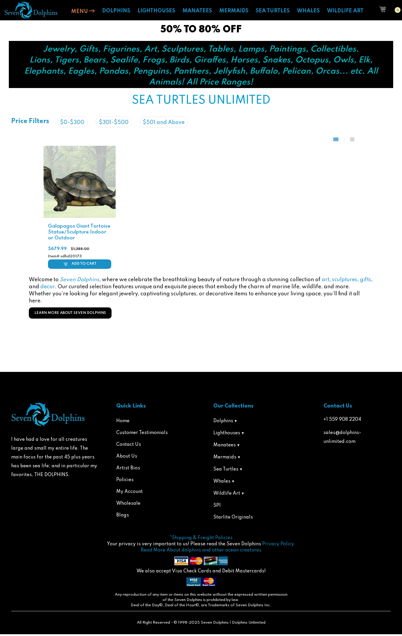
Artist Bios (128, 468)
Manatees (224, 445)
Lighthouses (226, 433)
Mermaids (224, 457)
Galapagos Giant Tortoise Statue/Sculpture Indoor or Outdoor (79, 232)
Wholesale (128, 503)
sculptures (344, 279)
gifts (365, 279)
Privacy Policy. (278, 544)
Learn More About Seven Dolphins (70, 313)
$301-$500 (114, 122)
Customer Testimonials (142, 432)
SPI (217, 505)
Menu (80, 11)
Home (122, 421)
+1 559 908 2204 (342, 419)
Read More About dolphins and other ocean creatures (201, 550)
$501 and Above (164, 122)
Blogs (122, 515)
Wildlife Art (226, 493)
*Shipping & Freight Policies (201, 538)
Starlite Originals (233, 517)
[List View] (352, 139)
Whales (221, 481)
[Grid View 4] (338, 139)
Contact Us (128, 444)
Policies (125, 480)
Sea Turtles (225, 469)
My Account (129, 491)
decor (47, 286)
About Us (126, 456)
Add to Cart (84, 264)
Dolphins (223, 421)
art (325, 279)
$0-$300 (72, 122)
